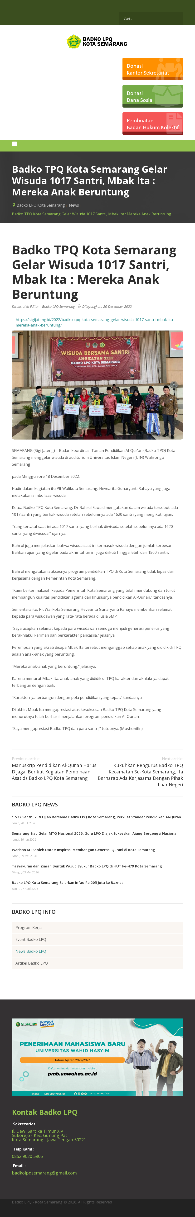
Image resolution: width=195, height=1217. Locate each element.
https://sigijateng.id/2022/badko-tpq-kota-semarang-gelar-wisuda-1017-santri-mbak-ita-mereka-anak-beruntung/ (95, 322)
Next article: (140, 771)
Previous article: (54, 768)
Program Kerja (28, 927)
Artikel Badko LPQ (31, 963)
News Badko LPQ (30, 951)
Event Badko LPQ (30, 939)
